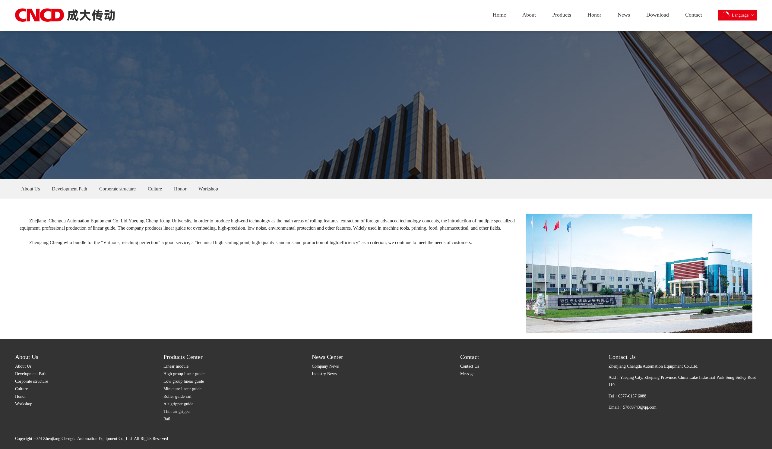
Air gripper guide (178, 404)
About (529, 15)
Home (499, 15)
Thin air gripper (177, 411)
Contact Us (469, 366)
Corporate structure (31, 381)
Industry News (324, 374)
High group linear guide (183, 374)
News (624, 15)
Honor (594, 15)
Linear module (175, 366)
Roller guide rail (177, 396)
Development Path (30, 374)
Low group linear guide (183, 381)
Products (561, 15)
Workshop (23, 404)
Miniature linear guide (182, 389)
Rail (166, 419)
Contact (693, 15)
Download (657, 15)
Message (467, 374)
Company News (325, 366)
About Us (26, 356)
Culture (21, 389)
